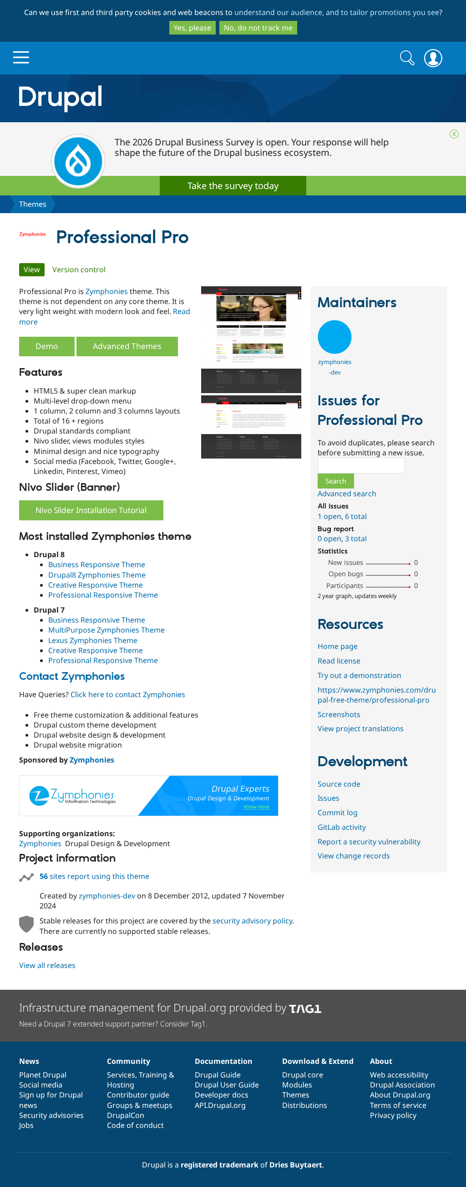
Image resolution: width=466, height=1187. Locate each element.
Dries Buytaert (295, 1165)
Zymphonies (107, 291)
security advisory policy (252, 921)
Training (153, 1075)
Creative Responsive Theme (95, 585)
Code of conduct (135, 1125)
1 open (329, 516)
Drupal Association (402, 1085)
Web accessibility (399, 1075)
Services (121, 1075)
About (381, 1061)
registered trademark (219, 1165)
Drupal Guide (218, 1075)
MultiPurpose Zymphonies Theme (106, 630)
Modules (297, 1085)
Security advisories (51, 1115)
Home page (338, 646)
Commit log (338, 813)
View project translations (361, 728)
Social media (40, 1085)
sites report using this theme (94, 876)
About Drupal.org (400, 1095)
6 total (356, 516)
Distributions (304, 1105)
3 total (356, 539)
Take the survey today (233, 186)
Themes (32, 204)
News (29, 1061)
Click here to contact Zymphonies (128, 694)
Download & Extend (318, 1061)
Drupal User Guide (227, 1085)
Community (128, 1061)
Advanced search (347, 494)
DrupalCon (125, 1115)
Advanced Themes (127, 346)
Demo (46, 346)
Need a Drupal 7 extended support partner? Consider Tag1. (113, 1024)
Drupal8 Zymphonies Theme (97, 575)
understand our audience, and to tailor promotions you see (336, 12)
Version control (79, 269)
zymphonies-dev (107, 896)
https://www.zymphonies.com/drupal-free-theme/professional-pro (377, 695)
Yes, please (192, 28)
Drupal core (302, 1075)
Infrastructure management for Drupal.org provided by (154, 1007)
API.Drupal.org (220, 1105)
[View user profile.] (335, 351)
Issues (328, 798)
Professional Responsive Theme (103, 595)
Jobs (26, 1125)
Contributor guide (138, 1095)
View (34, 269)
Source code (339, 784)
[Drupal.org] (141, 98)
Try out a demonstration (359, 675)
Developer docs (221, 1095)
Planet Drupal (42, 1075)
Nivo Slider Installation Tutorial (91, 510)
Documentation (224, 1061)
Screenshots (339, 714)
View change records (354, 856)
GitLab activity (342, 827)
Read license (339, 661)
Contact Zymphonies (72, 676)
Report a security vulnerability (369, 842)
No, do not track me (258, 28)
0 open (329, 539)
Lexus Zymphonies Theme (92, 640)
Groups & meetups (139, 1105)
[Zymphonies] (149, 813)
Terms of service (398, 1105)
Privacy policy (393, 1115)
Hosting (120, 1085)
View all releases (47, 965)
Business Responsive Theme (96, 564)
